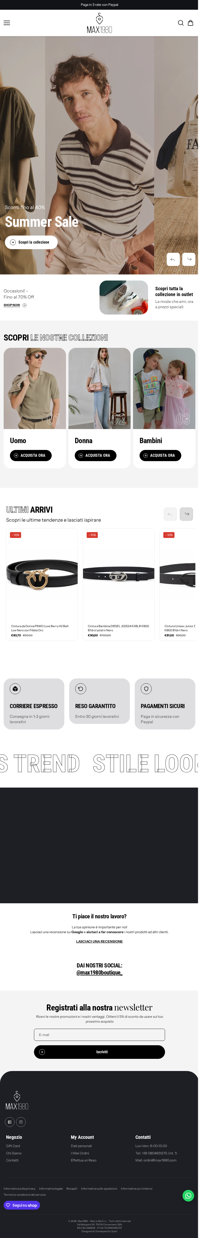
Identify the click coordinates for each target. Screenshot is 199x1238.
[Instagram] (21, 1127)
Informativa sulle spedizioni (99, 1193)
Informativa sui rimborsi (136, 1193)
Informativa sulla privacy (19, 1193)
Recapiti (71, 1193)
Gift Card (13, 1150)
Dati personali (80, 1150)
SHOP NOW (12, 305)
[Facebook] (10, 1127)
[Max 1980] (98, 23)
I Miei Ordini (79, 1158)
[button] (170, 259)
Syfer (113, 1236)
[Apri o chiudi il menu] (43, 22)
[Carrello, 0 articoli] (188, 23)
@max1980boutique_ (98, 977)
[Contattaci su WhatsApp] (186, 1196)
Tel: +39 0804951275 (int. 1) (155, 1158)
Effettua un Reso (82, 1165)
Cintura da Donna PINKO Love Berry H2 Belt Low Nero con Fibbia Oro (40, 626)
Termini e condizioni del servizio (25, 1199)
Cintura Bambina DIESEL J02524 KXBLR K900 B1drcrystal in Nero (113, 626)
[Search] (178, 23)
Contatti (12, 1165)
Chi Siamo (14, 1158)
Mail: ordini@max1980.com (154, 1165)
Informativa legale (51, 1193)
